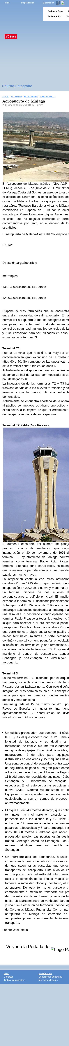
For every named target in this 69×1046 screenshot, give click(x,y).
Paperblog (20, 14)
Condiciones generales (50, 977)
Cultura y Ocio (55, 11)
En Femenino (54, 16)
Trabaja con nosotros (14, 980)
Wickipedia (20, 930)
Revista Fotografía (17, 86)
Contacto (8, 977)
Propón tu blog (27, 3)
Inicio (7, 3)
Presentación (45, 973)
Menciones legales (48, 980)
